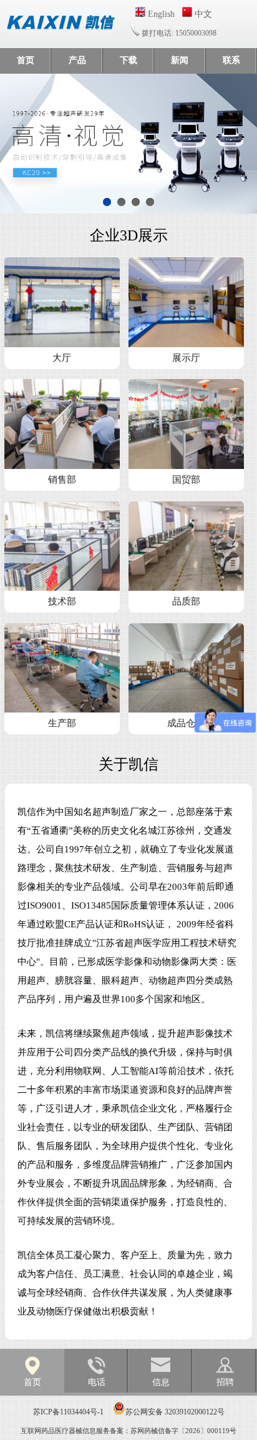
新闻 (179, 60)
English (160, 14)
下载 (128, 60)
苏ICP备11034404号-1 (68, 1412)
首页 (25, 60)
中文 (202, 14)
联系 (231, 60)
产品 (77, 60)
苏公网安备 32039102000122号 (175, 1412)
